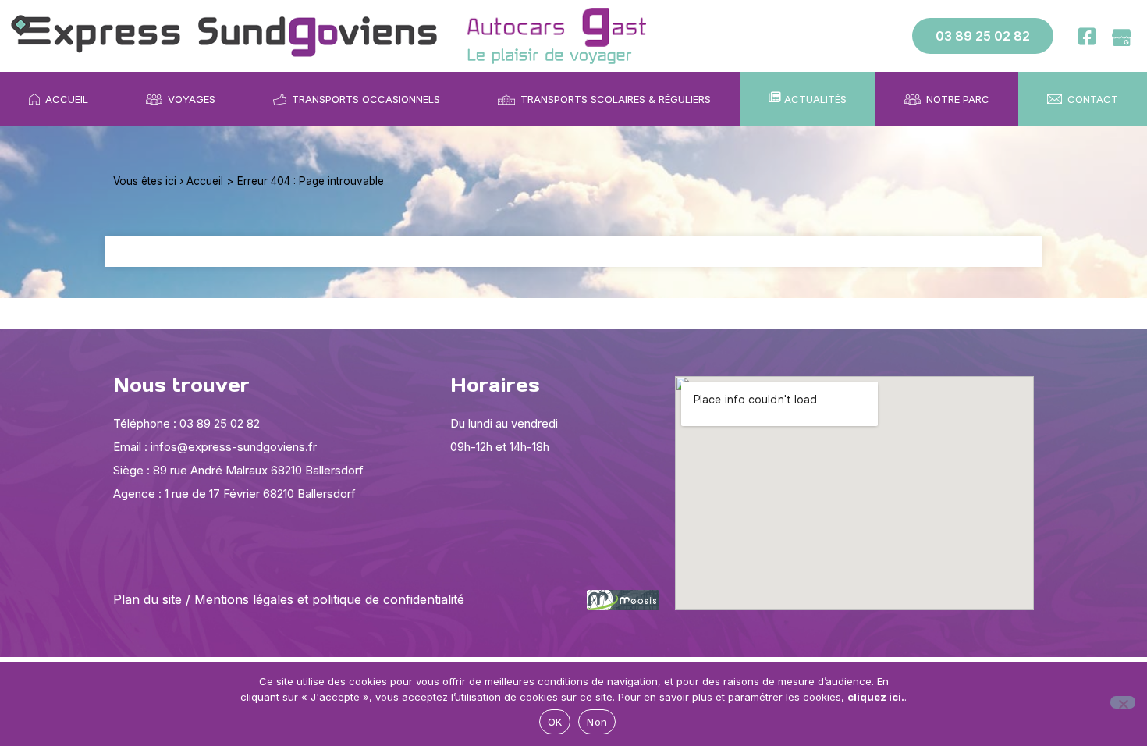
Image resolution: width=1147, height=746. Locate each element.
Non (597, 722)
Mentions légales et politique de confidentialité (329, 599)
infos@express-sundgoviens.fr (234, 446)
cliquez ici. (875, 697)
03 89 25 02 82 (218, 423)
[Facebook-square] (1086, 36)
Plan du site (147, 599)
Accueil (204, 181)
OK (555, 722)
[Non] (1122, 702)
